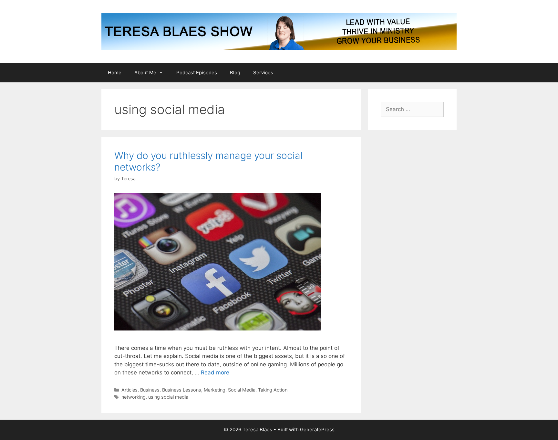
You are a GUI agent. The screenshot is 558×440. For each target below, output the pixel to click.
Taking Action (272, 390)
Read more (215, 372)
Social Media (241, 390)
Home (114, 72)
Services (263, 72)
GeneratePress (317, 429)
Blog (235, 72)
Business (150, 390)
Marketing (214, 390)
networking (133, 397)
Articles (129, 390)
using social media (168, 397)
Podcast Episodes (196, 72)
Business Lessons (181, 390)
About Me (145, 72)
